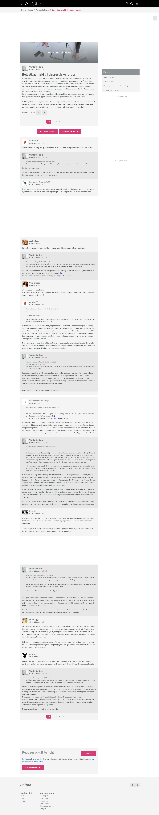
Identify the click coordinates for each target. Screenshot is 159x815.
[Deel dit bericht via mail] (44, 112)
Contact (22, 801)
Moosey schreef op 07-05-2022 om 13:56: (40, 678)
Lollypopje (34, 619)
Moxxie (32, 511)
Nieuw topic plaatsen (111, 90)
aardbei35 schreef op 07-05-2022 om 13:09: (40, 162)
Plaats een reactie (47, 131)
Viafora (25, 785)
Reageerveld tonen (33, 767)
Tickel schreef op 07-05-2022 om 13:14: (39, 262)
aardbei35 (33, 140)
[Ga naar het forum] (132, 3)
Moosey (33, 654)
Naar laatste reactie (70, 131)
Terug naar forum (109, 77)
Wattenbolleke (36, 67)
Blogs (21, 798)
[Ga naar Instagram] (137, 785)
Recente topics (109, 81)
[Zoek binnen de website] (127, 3)
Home (23, 10)
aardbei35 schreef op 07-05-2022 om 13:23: (40, 447)
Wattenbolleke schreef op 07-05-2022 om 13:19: (42, 407)
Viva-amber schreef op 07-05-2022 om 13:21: (41, 362)
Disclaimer (44, 798)
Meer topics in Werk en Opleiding (115, 86)
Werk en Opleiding (42, 10)
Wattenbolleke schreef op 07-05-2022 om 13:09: (42, 309)
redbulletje (34, 241)
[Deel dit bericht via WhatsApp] (38, 112)
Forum (30, 10)
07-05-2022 (33, 69)
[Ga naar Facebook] (132, 785)
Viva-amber (34, 283)
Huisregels (44, 796)
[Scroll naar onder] (155, 18)
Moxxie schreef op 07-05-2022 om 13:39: (39, 575)
